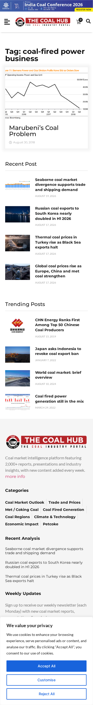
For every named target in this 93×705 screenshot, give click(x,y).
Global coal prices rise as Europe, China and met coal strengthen (58, 271)
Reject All (47, 694)
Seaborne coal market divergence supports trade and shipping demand (60, 184)
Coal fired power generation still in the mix (59, 399)
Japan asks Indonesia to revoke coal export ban (58, 351)
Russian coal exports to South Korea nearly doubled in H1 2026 (57, 213)
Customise (46, 680)
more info (15, 476)
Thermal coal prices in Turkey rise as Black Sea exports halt (58, 242)
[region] (46, 661)
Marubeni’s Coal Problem (34, 131)
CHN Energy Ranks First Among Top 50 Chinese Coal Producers (57, 325)
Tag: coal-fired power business (45, 55)
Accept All (46, 666)
